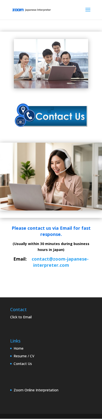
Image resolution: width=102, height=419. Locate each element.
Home (19, 348)
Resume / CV (24, 356)
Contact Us (23, 363)
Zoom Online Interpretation (36, 390)
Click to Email (21, 317)
